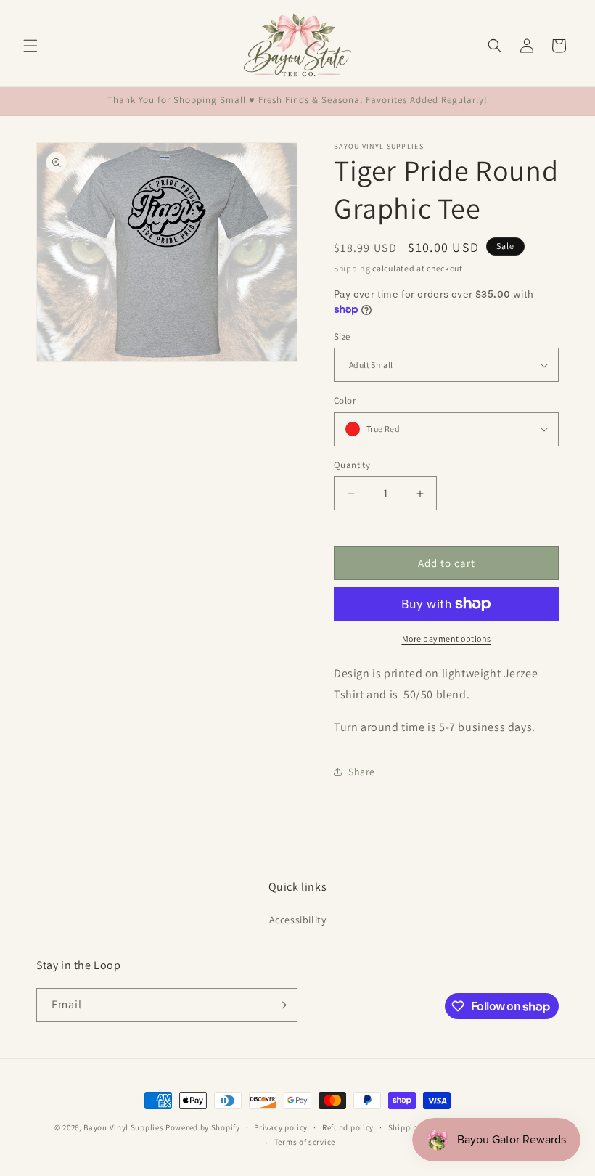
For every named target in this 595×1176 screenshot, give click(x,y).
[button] (30, 46)
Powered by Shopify (202, 1127)
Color (345, 400)
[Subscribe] (281, 1005)
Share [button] (361, 771)
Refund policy (348, 1127)
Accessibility (298, 919)
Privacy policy (281, 1127)
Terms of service (304, 1142)
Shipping (352, 268)
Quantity (352, 465)
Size (342, 336)
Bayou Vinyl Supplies (123, 1127)
